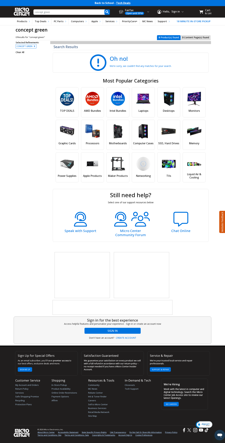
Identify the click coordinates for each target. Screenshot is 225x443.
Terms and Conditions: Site (49, 435)
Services (109, 21)
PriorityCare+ (129, 21)
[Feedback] (222, 221)
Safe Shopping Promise (27, 396)
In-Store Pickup (59, 385)
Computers (77, 21)
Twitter (189, 430)
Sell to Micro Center (98, 404)
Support (162, 21)
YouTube (201, 430)
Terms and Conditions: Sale (77, 435)
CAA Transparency (118, 432)
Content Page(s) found (195, 37)
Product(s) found (169, 37)
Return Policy (21, 388)
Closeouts (130, 385)
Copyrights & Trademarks (103, 435)
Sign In (113, 331)
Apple (94, 21)
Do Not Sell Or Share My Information (145, 432)
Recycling (20, 400)
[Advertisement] (82, 275)
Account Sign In (125, 435)
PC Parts (58, 21)
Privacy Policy (171, 432)
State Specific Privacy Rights (94, 432)
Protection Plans (23, 404)
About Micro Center (46, 432)
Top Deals (40, 21)
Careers (92, 400)
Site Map (92, 415)
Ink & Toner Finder (97, 396)
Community (93, 385)
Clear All (20, 52)
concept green (26, 46)
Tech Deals (123, 3)
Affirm (55, 400)
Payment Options (60, 396)
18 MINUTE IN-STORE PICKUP (194, 21)
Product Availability (61, 388)
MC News (147, 21)
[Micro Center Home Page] (22, 10)
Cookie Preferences (143, 435)
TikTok (206, 430)
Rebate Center (95, 392)
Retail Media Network (98, 412)
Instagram (195, 430)
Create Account (126, 337)
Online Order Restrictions (64, 392)
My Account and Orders (27, 385)
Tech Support (132, 388)
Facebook (184, 430)
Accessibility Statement (68, 432)
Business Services (97, 408)
